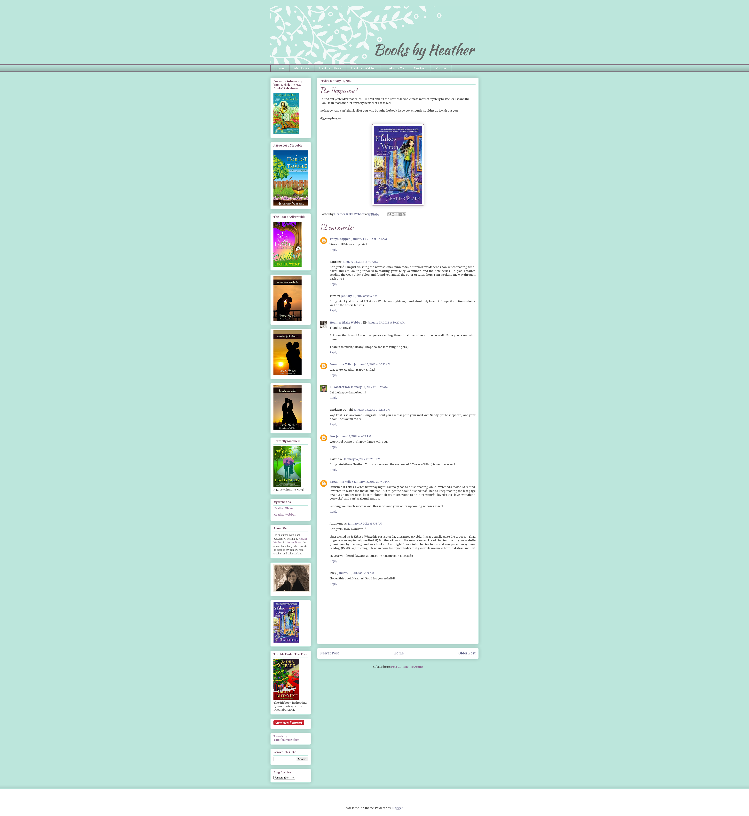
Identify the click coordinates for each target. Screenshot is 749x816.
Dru (332, 436)
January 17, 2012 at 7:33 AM (365, 523)
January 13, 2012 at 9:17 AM (360, 262)
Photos (441, 68)
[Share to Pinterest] (404, 214)
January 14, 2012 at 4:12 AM (353, 436)
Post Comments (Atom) (407, 667)
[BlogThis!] (393, 214)
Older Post (467, 653)
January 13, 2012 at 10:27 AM (386, 322)
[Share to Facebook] (400, 214)
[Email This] (389, 214)
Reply (333, 250)
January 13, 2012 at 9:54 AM (359, 296)
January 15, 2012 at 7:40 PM (372, 482)
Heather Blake (330, 68)
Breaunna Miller (341, 364)
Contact (420, 68)
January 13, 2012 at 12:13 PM (372, 409)
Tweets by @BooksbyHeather (286, 738)
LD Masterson (340, 387)
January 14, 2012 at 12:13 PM (362, 459)
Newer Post (329, 653)
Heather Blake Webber (346, 322)
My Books (302, 68)
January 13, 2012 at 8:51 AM (369, 239)
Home (280, 68)
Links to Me (395, 68)
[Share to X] (397, 214)
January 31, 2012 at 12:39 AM (355, 573)
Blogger (397, 808)
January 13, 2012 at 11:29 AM (369, 387)
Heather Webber (363, 68)
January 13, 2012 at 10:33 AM (372, 364)
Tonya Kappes (340, 239)
